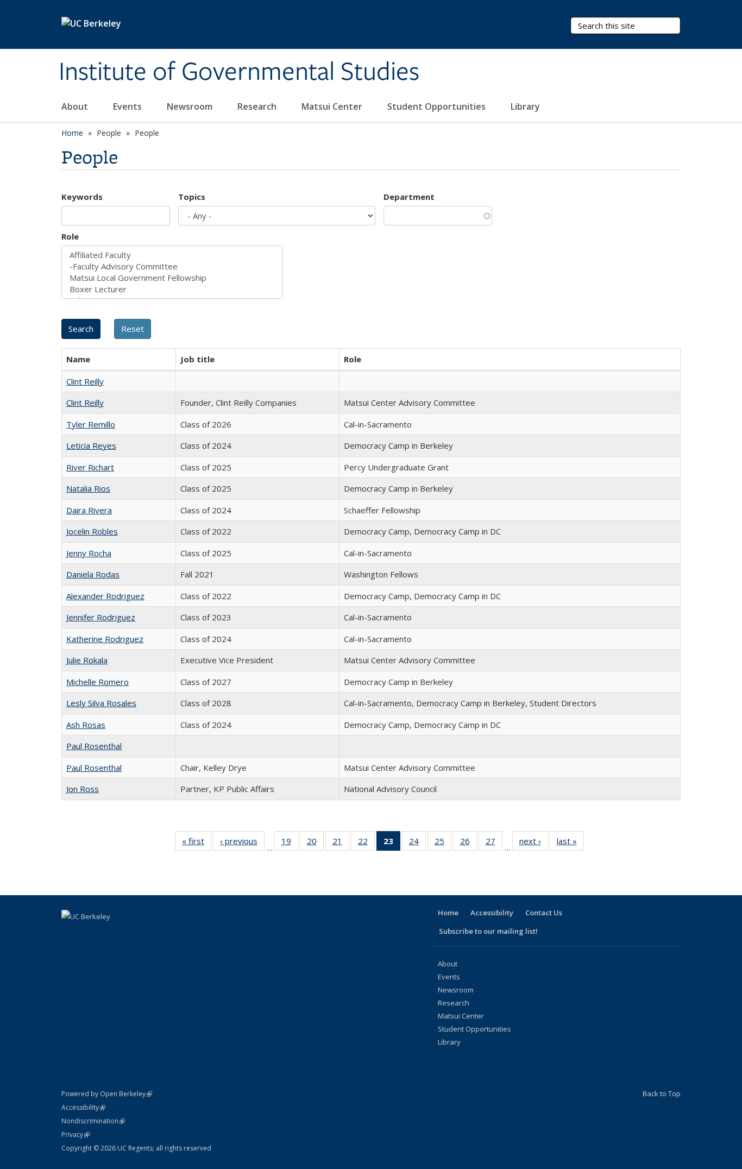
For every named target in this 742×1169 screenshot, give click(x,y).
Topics (191, 196)
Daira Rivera (89, 510)
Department (409, 196)
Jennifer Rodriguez (100, 617)
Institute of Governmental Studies (239, 72)
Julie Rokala (87, 660)
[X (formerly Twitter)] (92, 934)
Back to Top (662, 1093)
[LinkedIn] (113, 934)
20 (315, 843)
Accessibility (491, 912)
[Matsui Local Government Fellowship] (171, 278)
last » (570, 843)
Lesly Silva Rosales (101, 702)
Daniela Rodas (93, 574)
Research (258, 106)
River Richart (90, 467)
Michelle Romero (97, 681)
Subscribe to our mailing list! (488, 931)
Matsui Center (332, 106)
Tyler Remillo (90, 424)
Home (72, 133)
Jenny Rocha (88, 553)
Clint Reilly (85, 381)
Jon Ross (82, 788)
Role (70, 236)
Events (128, 106)
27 (494, 843)
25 (443, 843)
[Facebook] (71, 934)
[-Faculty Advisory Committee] (171, 266)
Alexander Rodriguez (105, 595)
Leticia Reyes (91, 445)
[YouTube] (134, 934)
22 (366, 843)
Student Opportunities (437, 106)
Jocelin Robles (92, 531)
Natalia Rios (88, 488)
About (75, 106)
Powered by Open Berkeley (106, 1093)
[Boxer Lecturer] (171, 289)
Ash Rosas (85, 724)
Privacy (75, 1134)
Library (526, 106)
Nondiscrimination (93, 1121)
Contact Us (543, 912)
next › (533, 843)
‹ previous (242, 843)
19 (289, 843)
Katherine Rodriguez (104, 638)
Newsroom (191, 106)
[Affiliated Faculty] (171, 255)
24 (417, 843)
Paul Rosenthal (94, 745)
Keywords (82, 196)
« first (196, 843)
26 (468, 843)
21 (340, 843)
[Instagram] (156, 934)
